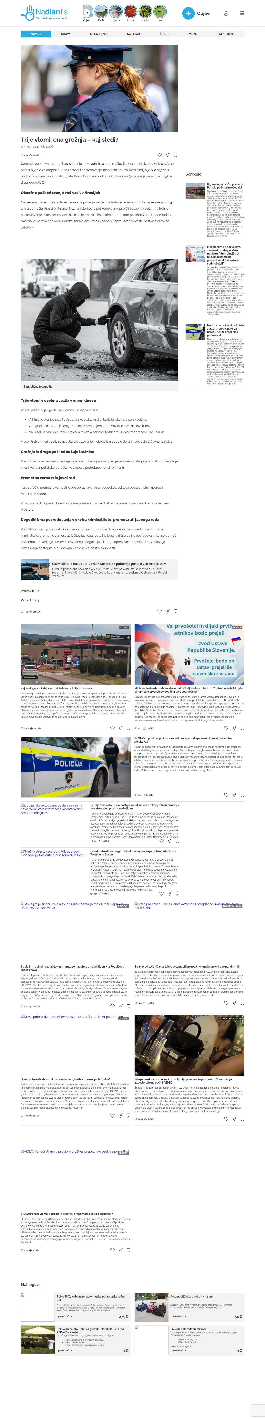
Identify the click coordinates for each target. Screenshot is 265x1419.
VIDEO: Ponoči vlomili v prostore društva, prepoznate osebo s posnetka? (67, 1213)
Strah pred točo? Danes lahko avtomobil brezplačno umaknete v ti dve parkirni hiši (187, 966)
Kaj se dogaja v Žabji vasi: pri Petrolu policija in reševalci (225, 186)
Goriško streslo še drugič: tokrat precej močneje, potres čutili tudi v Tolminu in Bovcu (133, 853)
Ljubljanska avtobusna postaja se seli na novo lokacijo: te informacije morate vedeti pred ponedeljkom (134, 807)
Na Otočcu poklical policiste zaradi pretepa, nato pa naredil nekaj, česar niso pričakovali (225, 330)
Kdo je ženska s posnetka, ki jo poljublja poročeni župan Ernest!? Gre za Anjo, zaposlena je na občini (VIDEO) (183, 1081)
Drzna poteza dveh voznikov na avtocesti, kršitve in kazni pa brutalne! (65, 1079)
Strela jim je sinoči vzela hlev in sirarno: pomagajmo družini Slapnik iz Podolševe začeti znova (72, 968)
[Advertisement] (99, 246)
